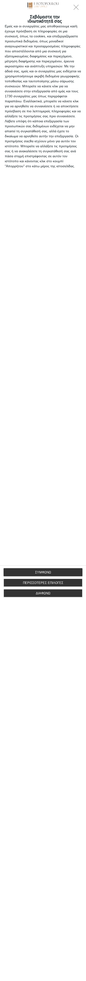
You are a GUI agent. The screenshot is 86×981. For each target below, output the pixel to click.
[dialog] (43, 490)
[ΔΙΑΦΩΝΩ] (77, 8)
